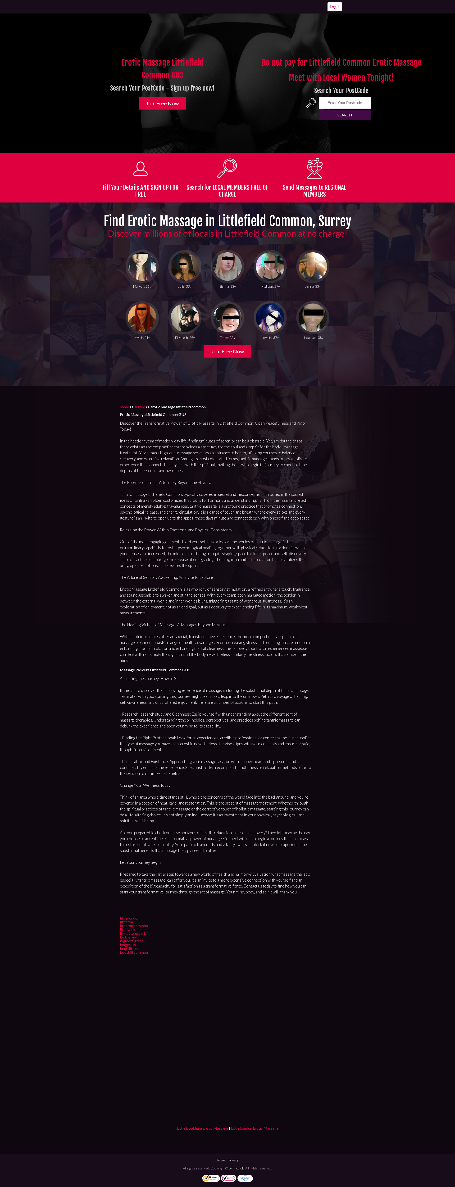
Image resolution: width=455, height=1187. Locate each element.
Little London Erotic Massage (254, 1128)
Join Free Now (162, 103)
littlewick (127, 929)
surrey (140, 407)
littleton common (134, 925)
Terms (221, 1160)
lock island (128, 937)
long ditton (129, 948)
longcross (128, 944)
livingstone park (133, 933)
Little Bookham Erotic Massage (202, 1128)
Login (335, 6)
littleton (126, 922)
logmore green (132, 941)
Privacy (233, 1160)
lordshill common (134, 952)
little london (129, 918)
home (124, 407)
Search (344, 115)
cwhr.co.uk (236, 1168)
